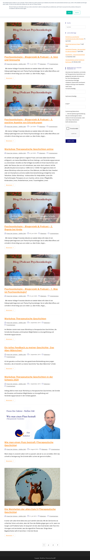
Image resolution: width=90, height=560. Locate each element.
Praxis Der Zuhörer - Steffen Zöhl (16, 64)
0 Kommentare (53, 64)
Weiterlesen (10, 78)
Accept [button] (69, 12)
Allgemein (43, 64)
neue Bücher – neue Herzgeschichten (75, 54)
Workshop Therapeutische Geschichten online (28, 149)
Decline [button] (77, 12)
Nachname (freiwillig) (70, 96)
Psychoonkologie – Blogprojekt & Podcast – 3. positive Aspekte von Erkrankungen (28, 121)
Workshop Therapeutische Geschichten (25, 318)
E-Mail (67, 104)
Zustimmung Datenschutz (72, 111)
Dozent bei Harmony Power (72, 44)
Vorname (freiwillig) (70, 88)
